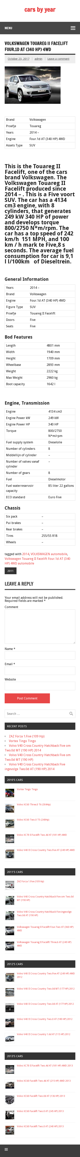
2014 (25, 554)
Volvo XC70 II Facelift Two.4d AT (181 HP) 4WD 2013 (45, 1065)
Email (10, 664)
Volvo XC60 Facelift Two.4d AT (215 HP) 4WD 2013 (44, 1081)
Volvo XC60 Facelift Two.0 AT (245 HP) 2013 (40, 1111)
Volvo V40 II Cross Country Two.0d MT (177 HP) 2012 (46, 988)
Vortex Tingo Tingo (22, 741)
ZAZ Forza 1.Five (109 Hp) (26, 736)
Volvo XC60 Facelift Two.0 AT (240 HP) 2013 (40, 1126)
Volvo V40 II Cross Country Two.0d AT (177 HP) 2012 (45, 1004)
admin (38, 58)
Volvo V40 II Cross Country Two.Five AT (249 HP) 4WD (46, 850)
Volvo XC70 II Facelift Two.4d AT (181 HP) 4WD (42, 835)
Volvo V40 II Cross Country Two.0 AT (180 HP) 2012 (44, 1019)
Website (10, 679)
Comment (11, 607)
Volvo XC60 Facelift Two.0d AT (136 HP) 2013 (41, 1096)
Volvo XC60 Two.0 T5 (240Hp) (33, 819)
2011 (10, 570)
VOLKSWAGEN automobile (49, 554)
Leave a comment (58, 58)
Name (10, 649)
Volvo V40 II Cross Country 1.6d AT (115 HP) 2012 (43, 1034)
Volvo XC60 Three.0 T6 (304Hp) (33, 804)
